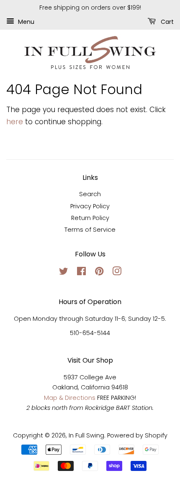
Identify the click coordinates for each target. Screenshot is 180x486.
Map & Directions (69, 398)
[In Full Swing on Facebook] (81, 273)
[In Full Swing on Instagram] (116, 273)
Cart (166, 21)
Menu (25, 21)
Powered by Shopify (137, 435)
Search (90, 194)
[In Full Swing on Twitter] (63, 273)
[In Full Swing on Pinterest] (99, 273)
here (14, 122)
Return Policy (90, 218)
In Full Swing (86, 435)
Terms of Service (90, 229)
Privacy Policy (90, 206)
